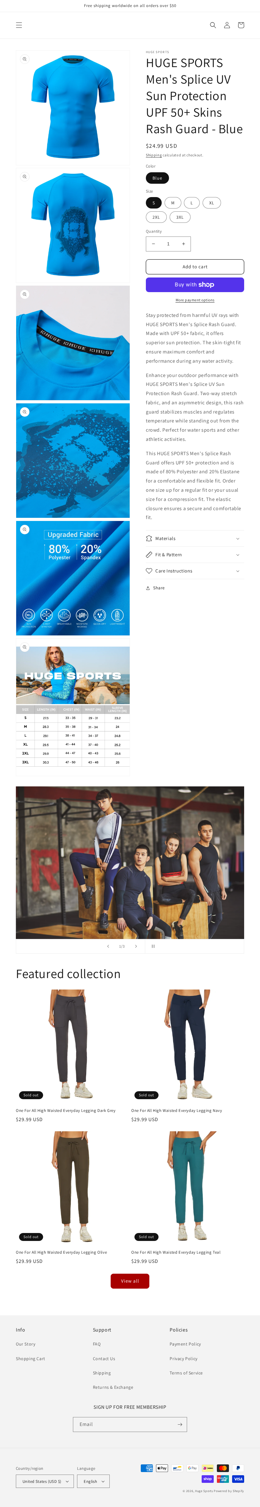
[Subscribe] (180, 1424)
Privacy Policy (183, 1358)
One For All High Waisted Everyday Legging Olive (61, 1252)
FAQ (97, 1344)
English (90, 1481)
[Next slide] (136, 946)
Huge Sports (204, 1491)
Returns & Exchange (113, 1387)
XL (211, 203)
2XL (156, 217)
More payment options (195, 300)
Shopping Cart (30, 1358)
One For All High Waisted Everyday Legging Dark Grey (66, 1110)
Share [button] (159, 588)
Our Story (25, 1344)
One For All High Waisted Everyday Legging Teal (176, 1252)
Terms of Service (186, 1373)
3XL (180, 217)
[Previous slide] (108, 946)
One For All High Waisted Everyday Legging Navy (176, 1110)
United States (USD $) (42, 1481)
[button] (19, 25)
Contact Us (104, 1358)
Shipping (154, 155)
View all (130, 1281)
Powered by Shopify (229, 1491)
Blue (157, 178)
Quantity (154, 231)
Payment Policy (185, 1344)
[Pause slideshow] (152, 946)
